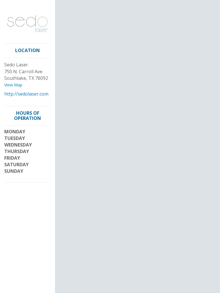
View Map (13, 85)
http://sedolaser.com (26, 94)
